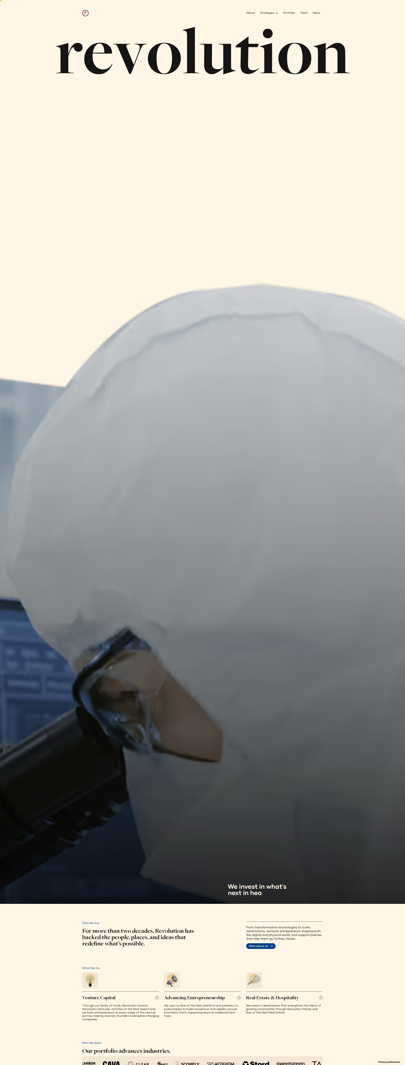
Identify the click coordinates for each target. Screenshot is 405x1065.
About (250, 13)
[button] (267, 13)
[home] (85, 13)
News (316, 13)
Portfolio (289, 13)
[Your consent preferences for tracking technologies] (389, 1062)
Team (304, 13)
